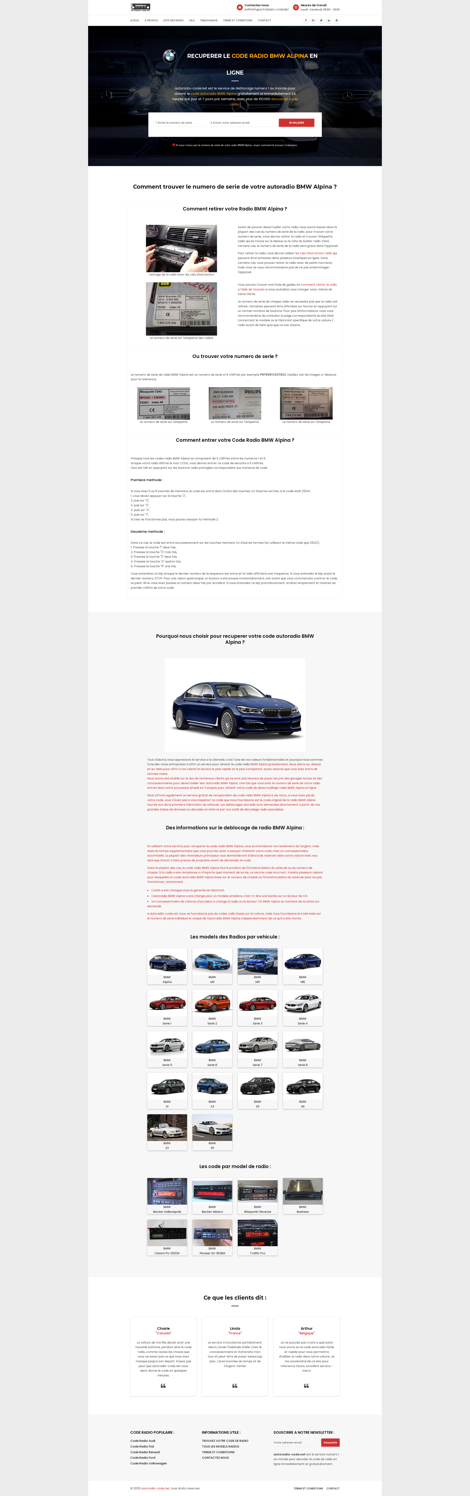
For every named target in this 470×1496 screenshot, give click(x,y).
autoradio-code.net (155, 1488)
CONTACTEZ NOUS (215, 1458)
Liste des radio (173, 20)
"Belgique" (306, 1333)
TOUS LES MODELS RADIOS (220, 1446)
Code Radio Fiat (142, 1446)
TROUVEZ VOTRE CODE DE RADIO (225, 1441)
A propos (151, 20)
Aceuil (134, 20)
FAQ (192, 20)
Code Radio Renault (145, 1452)
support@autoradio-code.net (267, 9)
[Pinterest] (337, 20)
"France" (235, 1333)
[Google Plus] (314, 20)
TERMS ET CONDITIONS (218, 1452)
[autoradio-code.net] (140, 7)
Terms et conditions (237, 20)
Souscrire (330, 1442)
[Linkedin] (329, 20)
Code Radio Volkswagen (148, 1463)
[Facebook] (306, 20)
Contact (264, 20)
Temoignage (209, 20)
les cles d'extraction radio (313, 253)
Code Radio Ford (142, 1458)
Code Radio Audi (142, 1441)
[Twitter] (321, 20)
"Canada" (163, 1333)
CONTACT (333, 1488)
